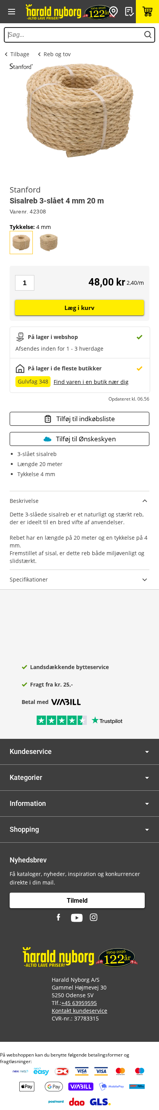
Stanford (25, 190)
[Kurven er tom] (147, 11)
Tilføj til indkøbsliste (85, 418)
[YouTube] (77, 918)
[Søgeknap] (148, 35)
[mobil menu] (11, 11)
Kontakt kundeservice (79, 1010)
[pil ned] (147, 751)
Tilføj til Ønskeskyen (86, 438)
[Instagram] (94, 918)
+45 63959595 (79, 1003)
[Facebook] (59, 918)
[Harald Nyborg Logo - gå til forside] (70, 11)
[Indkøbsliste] (130, 11)
